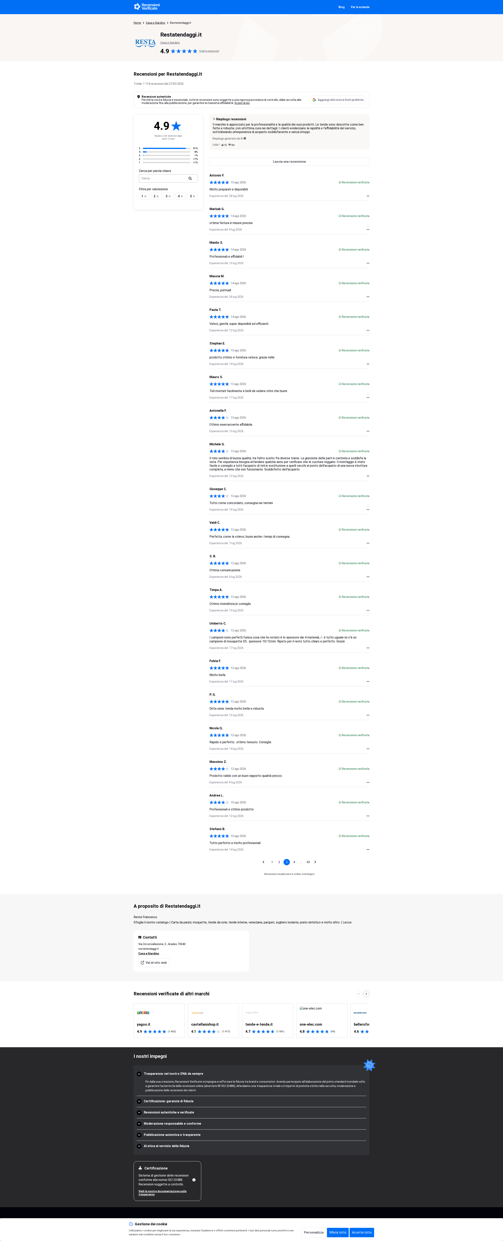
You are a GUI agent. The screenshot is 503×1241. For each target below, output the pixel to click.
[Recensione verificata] (340, 182)
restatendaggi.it (148, 948)
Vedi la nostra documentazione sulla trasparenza (162, 1193)
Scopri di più (242, 103)
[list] (251, 1020)
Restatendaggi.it (180, 22)
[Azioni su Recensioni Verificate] (368, 196)
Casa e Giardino (155, 22)
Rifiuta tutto (337, 1232)
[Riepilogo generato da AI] (245, 138)
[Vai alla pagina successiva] (315, 862)
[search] (190, 178)
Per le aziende (360, 7)
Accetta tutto (362, 1232)
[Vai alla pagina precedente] (263, 862)
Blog (342, 7)
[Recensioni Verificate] (147, 7)
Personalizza (314, 1232)
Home (137, 22)
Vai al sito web (156, 963)
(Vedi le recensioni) (209, 51)
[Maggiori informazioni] (194, 1180)
